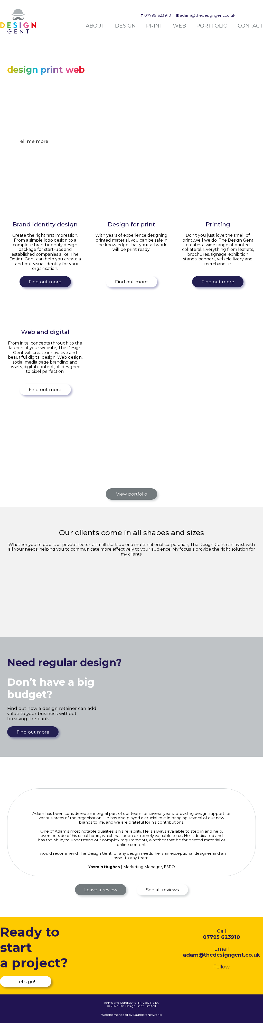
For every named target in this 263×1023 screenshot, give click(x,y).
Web (179, 26)
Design (125, 26)
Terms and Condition (119, 1002)
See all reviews (162, 889)
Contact (250, 26)
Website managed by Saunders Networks (131, 1015)
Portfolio (212, 26)
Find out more (45, 281)
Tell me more (32, 141)
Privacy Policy (148, 1002)
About (95, 26)
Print (154, 26)
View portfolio (131, 494)
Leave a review (100, 889)
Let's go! (25, 981)
